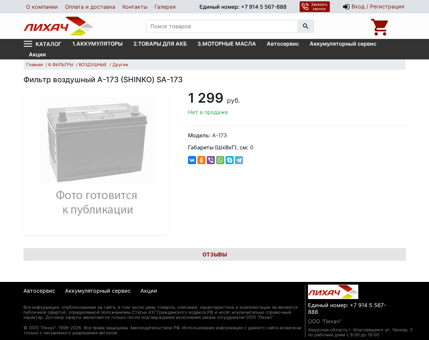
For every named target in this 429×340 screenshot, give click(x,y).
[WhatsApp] (220, 160)
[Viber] (211, 160)
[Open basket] (380, 26)
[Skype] (230, 160)
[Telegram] (239, 160)
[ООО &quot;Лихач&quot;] (58, 26)
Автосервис (283, 43)
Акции (37, 54)
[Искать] (306, 26)
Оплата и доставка (90, 6)
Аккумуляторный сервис (343, 43)
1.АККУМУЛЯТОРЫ (97, 43)
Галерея (165, 6)
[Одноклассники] (201, 160)
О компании (42, 6)
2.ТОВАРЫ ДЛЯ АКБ (160, 43)
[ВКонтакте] (192, 160)
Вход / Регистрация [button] (377, 6)
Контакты (134, 6)
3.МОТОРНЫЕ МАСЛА (226, 43)
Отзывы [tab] (214, 254)
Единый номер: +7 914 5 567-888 (243, 6)
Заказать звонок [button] (319, 6)
